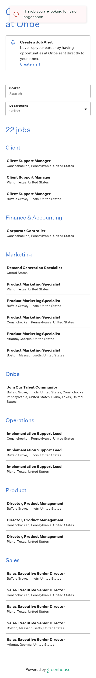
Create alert (30, 64)
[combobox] (9, 111)
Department (18, 106)
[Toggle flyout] (86, 109)
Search (14, 88)
